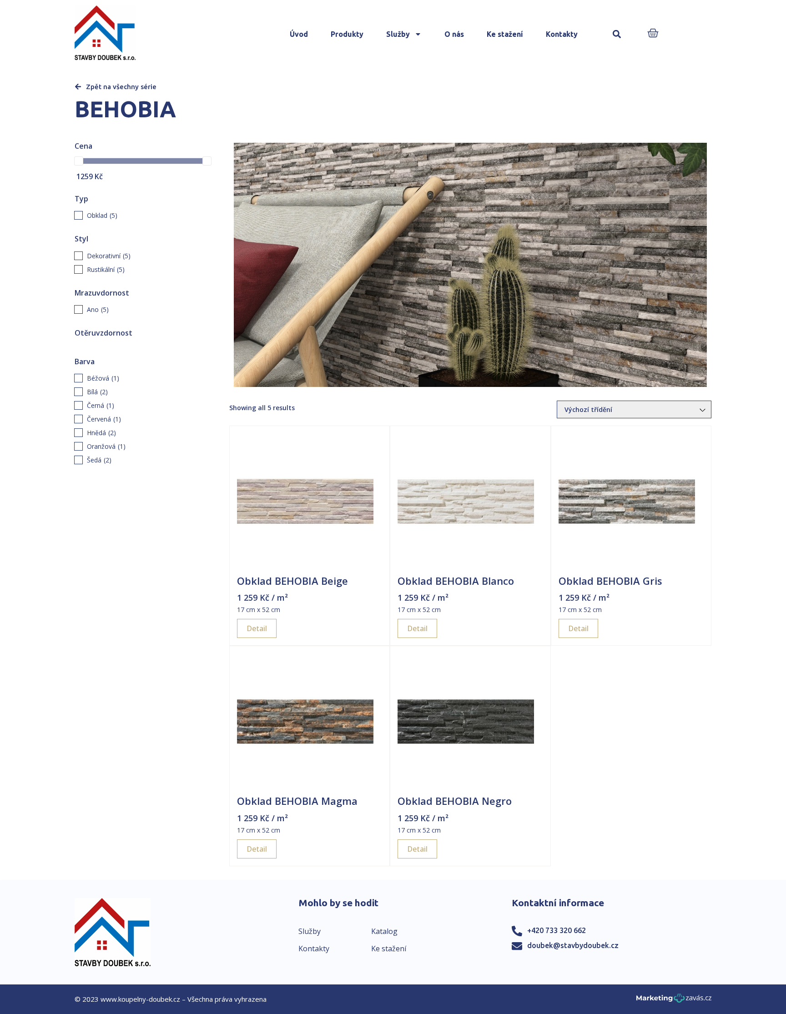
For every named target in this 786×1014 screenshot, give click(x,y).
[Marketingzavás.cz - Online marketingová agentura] (673, 1000)
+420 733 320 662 (556, 930)
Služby (398, 34)
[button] (617, 34)
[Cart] (653, 33)
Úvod (299, 34)
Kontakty (562, 34)
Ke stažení (505, 34)
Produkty (347, 34)
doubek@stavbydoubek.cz (573, 945)
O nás (454, 34)
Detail (257, 628)
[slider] (78, 161)
